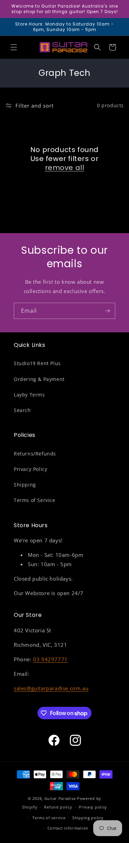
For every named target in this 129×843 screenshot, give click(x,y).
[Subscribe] (107, 311)
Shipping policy (88, 817)
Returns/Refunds (35, 453)
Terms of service (48, 817)
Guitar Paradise (60, 798)
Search (22, 410)
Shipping (25, 484)
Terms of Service (34, 500)
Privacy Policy (30, 469)
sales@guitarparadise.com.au (51, 688)
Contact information (67, 828)
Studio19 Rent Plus (37, 363)
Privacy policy (93, 807)
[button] (13, 47)
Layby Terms (29, 394)
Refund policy (58, 807)
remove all (64, 167)
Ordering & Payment (39, 379)
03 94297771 (50, 659)
